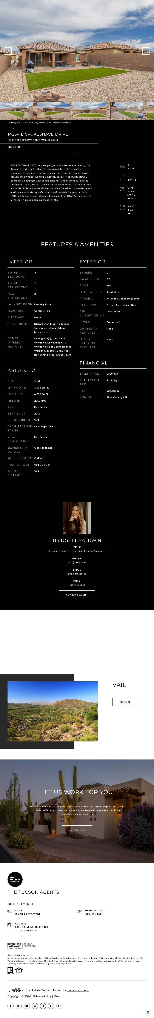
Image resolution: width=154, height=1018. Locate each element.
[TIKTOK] (43, 1006)
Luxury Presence (78, 990)
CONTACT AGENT (77, 594)
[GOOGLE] (51, 1006)
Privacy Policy (42, 996)
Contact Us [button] (77, 829)
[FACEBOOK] (11, 1006)
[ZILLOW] (59, 1006)
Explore (125, 702)
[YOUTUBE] (27, 1006)
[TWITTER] (35, 1006)
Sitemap (59, 996)
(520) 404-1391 (77, 562)
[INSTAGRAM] (19, 1006)
